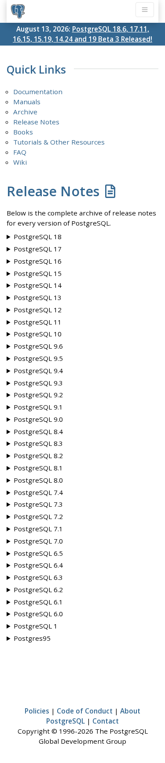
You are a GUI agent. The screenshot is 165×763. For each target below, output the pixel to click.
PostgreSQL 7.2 (38, 516)
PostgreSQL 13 (38, 297)
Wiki (20, 162)
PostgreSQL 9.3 (38, 382)
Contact (105, 721)
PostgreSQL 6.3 (38, 577)
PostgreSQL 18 (38, 236)
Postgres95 (32, 638)
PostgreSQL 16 (38, 261)
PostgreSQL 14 (38, 285)
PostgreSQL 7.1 (38, 528)
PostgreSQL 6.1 (38, 601)
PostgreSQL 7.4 (38, 492)
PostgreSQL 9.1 (38, 407)
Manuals (26, 101)
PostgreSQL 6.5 (38, 553)
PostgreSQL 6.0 (38, 613)
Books (23, 131)
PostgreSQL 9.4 (38, 370)
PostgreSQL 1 (36, 626)
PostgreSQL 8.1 (38, 467)
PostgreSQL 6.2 (38, 589)
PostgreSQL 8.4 (38, 431)
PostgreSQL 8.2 (38, 455)
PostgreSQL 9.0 (38, 419)
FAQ (19, 152)
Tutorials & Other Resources (59, 142)
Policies (37, 710)
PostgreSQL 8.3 (38, 443)
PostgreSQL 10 (38, 333)
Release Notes (36, 121)
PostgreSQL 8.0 (38, 480)
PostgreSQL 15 (38, 273)
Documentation (37, 91)
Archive (25, 111)
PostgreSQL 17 (38, 248)
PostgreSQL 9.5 (38, 358)
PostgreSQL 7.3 (38, 504)
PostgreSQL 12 (38, 309)
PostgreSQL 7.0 (38, 541)
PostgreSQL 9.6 (38, 346)
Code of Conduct (85, 710)
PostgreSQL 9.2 (38, 394)
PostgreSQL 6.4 (38, 565)
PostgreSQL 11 (38, 322)
